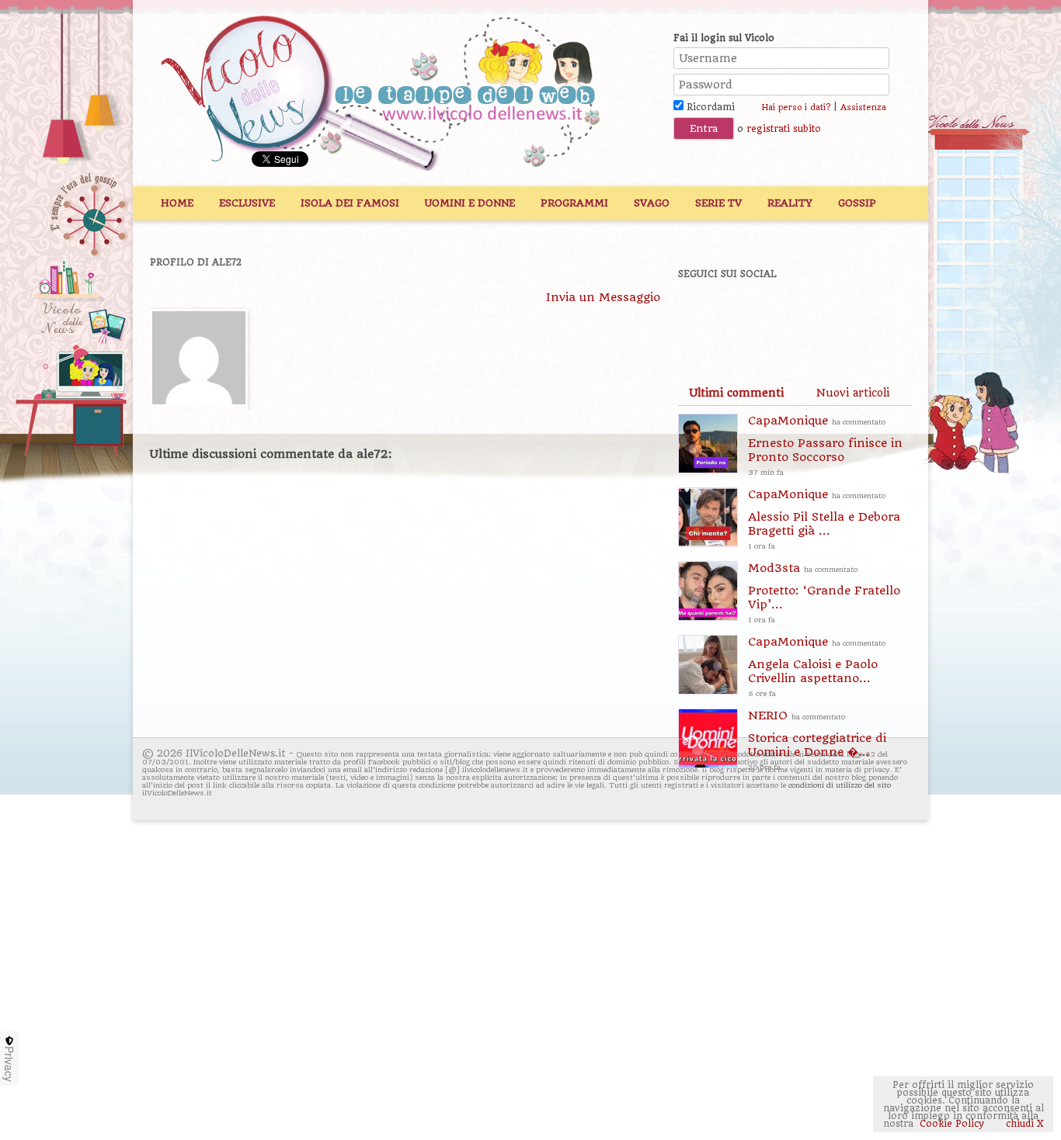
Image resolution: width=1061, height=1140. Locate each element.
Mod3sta (824, 592)
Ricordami (709, 107)
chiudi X (1023, 1123)
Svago (652, 203)
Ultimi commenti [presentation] (736, 392)
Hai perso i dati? (795, 107)
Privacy (9, 1064)
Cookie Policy (952, 1123)
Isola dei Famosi (350, 203)
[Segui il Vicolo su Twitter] (756, 316)
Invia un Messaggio (603, 297)
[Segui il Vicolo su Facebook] (703, 316)
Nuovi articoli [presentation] (852, 392)
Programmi (574, 203)
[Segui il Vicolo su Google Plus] (810, 316)
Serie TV (718, 203)
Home (177, 203)
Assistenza (863, 107)
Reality (789, 203)
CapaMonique (825, 445)
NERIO (817, 740)
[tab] (736, 393)
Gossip (857, 203)
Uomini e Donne (470, 203)
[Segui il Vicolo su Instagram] (864, 316)
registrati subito (783, 128)
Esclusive (247, 203)
